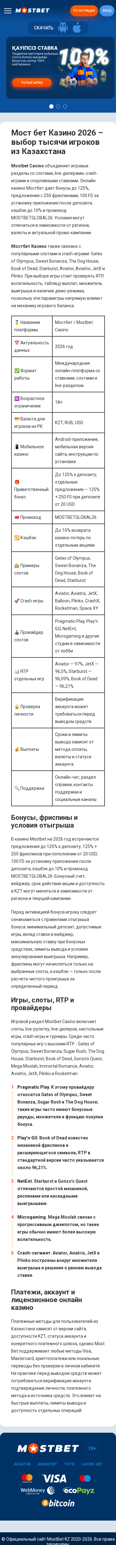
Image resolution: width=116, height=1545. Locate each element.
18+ (92, 1449)
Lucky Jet (92, 1464)
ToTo (69, 1464)
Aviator (22, 1464)
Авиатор (47, 1464)
